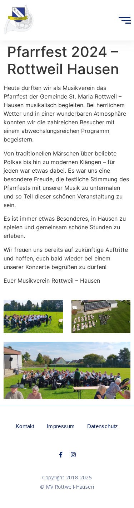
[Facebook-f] (61, 454)
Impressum (61, 426)
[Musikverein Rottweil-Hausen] (19, 19)
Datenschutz (102, 426)
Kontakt (25, 426)
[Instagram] (73, 454)
